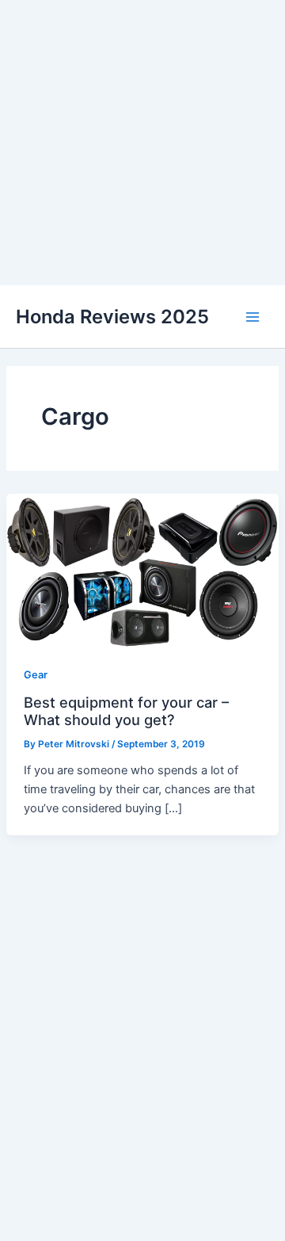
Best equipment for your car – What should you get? (126, 710)
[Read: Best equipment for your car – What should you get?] (142, 570)
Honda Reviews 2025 (112, 316)
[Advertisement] (142, 142)
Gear (36, 675)
